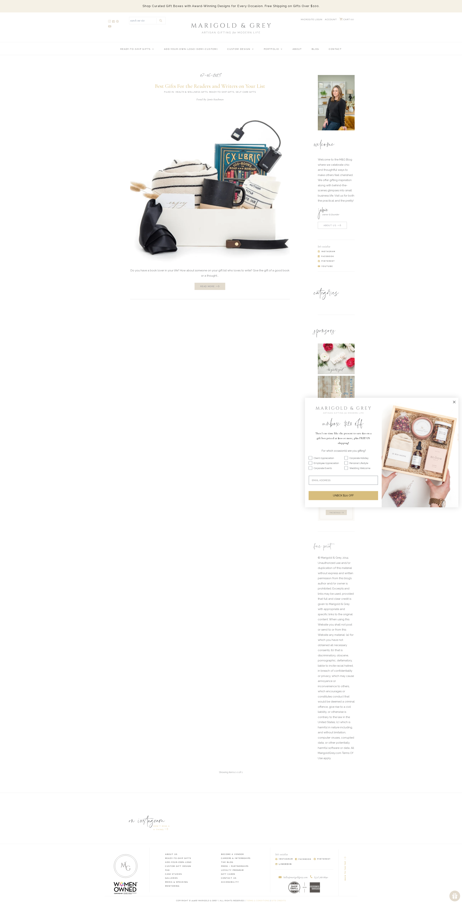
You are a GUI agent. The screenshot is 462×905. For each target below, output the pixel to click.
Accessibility (230, 882)
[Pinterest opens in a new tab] (117, 21)
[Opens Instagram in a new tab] (284, 859)
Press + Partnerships (235, 866)
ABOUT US (330, 225)
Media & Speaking (176, 882)
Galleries (171, 878)
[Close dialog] (454, 402)
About (297, 49)
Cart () (348, 19)
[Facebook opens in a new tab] (113, 21)
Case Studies (173, 874)
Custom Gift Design (178, 866)
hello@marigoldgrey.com (296, 877)
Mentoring (172, 886)
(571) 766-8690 (321, 877)
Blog (315, 49)
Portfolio (271, 49)
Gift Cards (228, 874)
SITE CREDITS (278, 901)
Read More (207, 286)
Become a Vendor (232, 854)
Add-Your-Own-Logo (178, 862)
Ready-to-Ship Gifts (135, 49)
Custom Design (238, 49)
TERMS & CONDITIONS (257, 901)
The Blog (227, 862)
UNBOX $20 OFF (343, 495)
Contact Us (228, 878)
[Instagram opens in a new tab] (110, 21)
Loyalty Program (232, 870)
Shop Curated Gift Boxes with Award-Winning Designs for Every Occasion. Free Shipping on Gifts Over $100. (231, 6)
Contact (335, 49)
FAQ (167, 870)
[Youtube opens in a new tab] (110, 26)
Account (331, 19)
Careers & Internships (235, 858)
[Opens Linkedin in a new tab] (283, 864)
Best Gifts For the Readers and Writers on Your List (210, 86)
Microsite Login (311, 19)
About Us (171, 854)
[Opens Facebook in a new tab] (303, 859)
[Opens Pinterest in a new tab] (322, 859)
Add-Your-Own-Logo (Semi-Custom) (191, 49)
